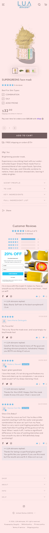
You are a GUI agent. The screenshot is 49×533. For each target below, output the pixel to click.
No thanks (13, 277)
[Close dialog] (46, 251)
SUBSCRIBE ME (13, 274)
